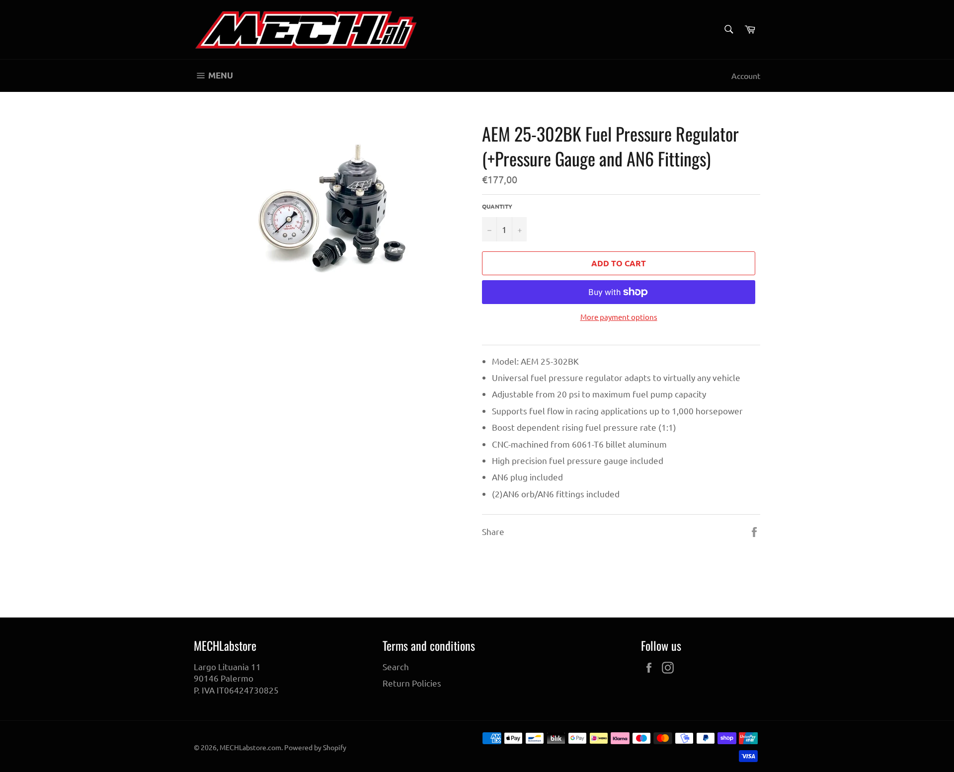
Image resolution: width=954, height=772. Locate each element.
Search (396, 666)
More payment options (618, 316)
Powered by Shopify (315, 747)
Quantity (497, 206)
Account (745, 75)
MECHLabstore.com (250, 747)
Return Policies (412, 683)
